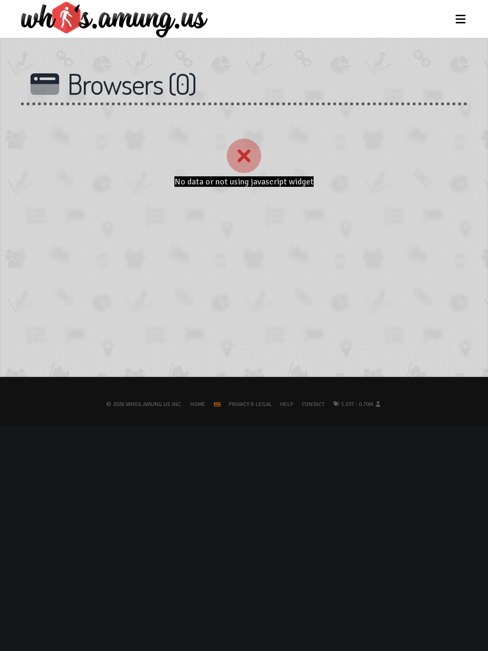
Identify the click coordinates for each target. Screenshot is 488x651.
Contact (313, 404)
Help (287, 404)
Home (197, 404)
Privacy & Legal (250, 404)
